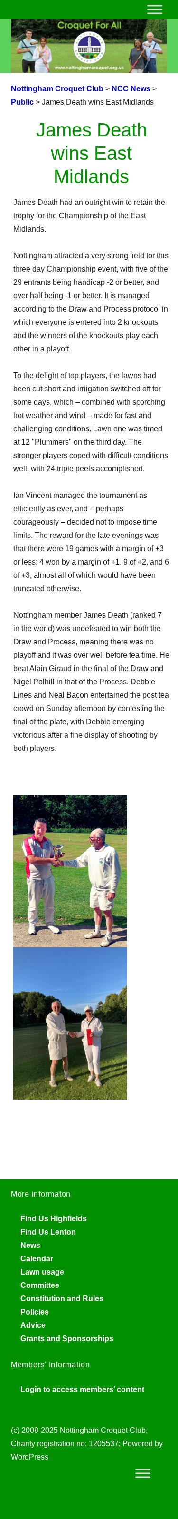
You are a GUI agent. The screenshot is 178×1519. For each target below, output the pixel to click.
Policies (34, 1312)
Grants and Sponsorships (66, 1338)
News (30, 1245)
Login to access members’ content (82, 1389)
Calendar (36, 1259)
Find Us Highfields (53, 1219)
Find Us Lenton (48, 1232)
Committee (39, 1285)
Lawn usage (42, 1272)
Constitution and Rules (61, 1299)
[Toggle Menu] (154, 9)
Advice (33, 1325)
